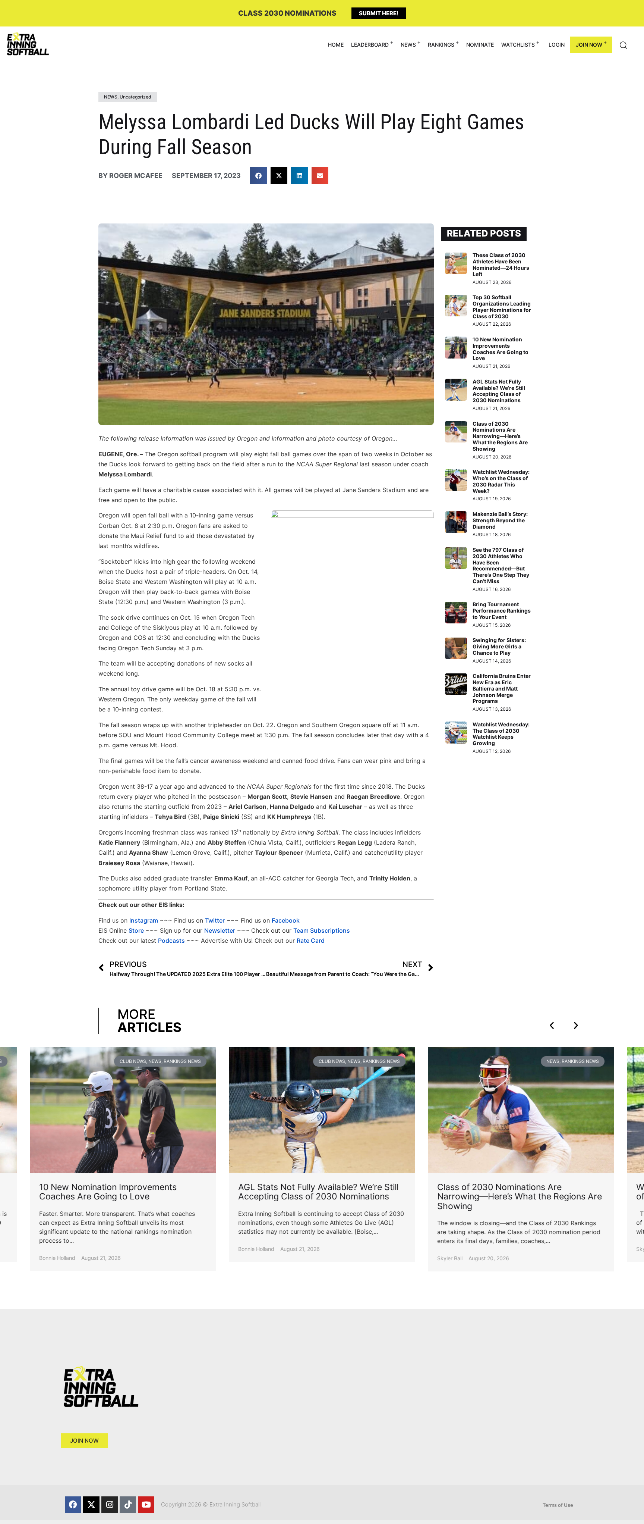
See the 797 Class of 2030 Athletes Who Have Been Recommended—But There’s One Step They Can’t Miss (501, 565)
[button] (258, 175)
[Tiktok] (128, 1504)
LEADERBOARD (370, 44)
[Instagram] (109, 1504)
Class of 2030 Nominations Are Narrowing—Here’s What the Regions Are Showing (500, 436)
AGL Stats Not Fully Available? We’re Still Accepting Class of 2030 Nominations (499, 390)
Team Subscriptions (321, 930)
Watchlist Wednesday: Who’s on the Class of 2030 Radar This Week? (501, 481)
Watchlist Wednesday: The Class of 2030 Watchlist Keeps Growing (501, 733)
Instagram (143, 920)
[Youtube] (146, 1504)
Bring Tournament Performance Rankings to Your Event (502, 610)
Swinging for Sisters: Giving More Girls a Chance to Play (499, 646)
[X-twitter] (91, 1504)
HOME (336, 44)
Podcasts (171, 940)
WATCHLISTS (518, 44)
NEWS (408, 44)
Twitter (215, 920)
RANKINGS (441, 44)
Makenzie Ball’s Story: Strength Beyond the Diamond (500, 520)
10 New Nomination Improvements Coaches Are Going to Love (500, 348)
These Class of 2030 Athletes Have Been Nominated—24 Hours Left (501, 264)
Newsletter (219, 930)
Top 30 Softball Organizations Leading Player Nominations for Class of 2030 (502, 306)
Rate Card (311, 940)
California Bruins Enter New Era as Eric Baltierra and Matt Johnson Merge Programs (502, 688)
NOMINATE (480, 44)
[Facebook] (73, 1504)
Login (557, 44)
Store (136, 930)
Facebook (286, 920)
